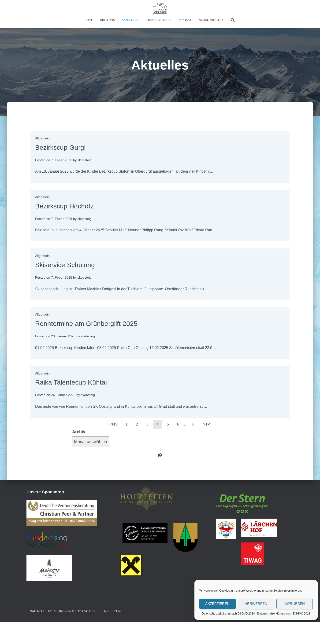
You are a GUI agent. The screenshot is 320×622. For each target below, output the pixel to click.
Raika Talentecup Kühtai (71, 382)
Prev (113, 424)
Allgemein (42, 138)
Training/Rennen (158, 20)
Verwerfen (256, 604)
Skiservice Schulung (65, 265)
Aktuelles (130, 20)
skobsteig (85, 160)
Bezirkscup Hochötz (64, 206)
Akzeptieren (217, 604)
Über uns (107, 20)
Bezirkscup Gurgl (60, 147)
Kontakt (185, 20)
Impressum (112, 611)
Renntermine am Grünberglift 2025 (86, 323)
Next (206, 424)
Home (89, 20)
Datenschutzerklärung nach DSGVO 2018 (228, 613)
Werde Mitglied (210, 20)
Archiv (78, 431)
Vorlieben (295, 604)
